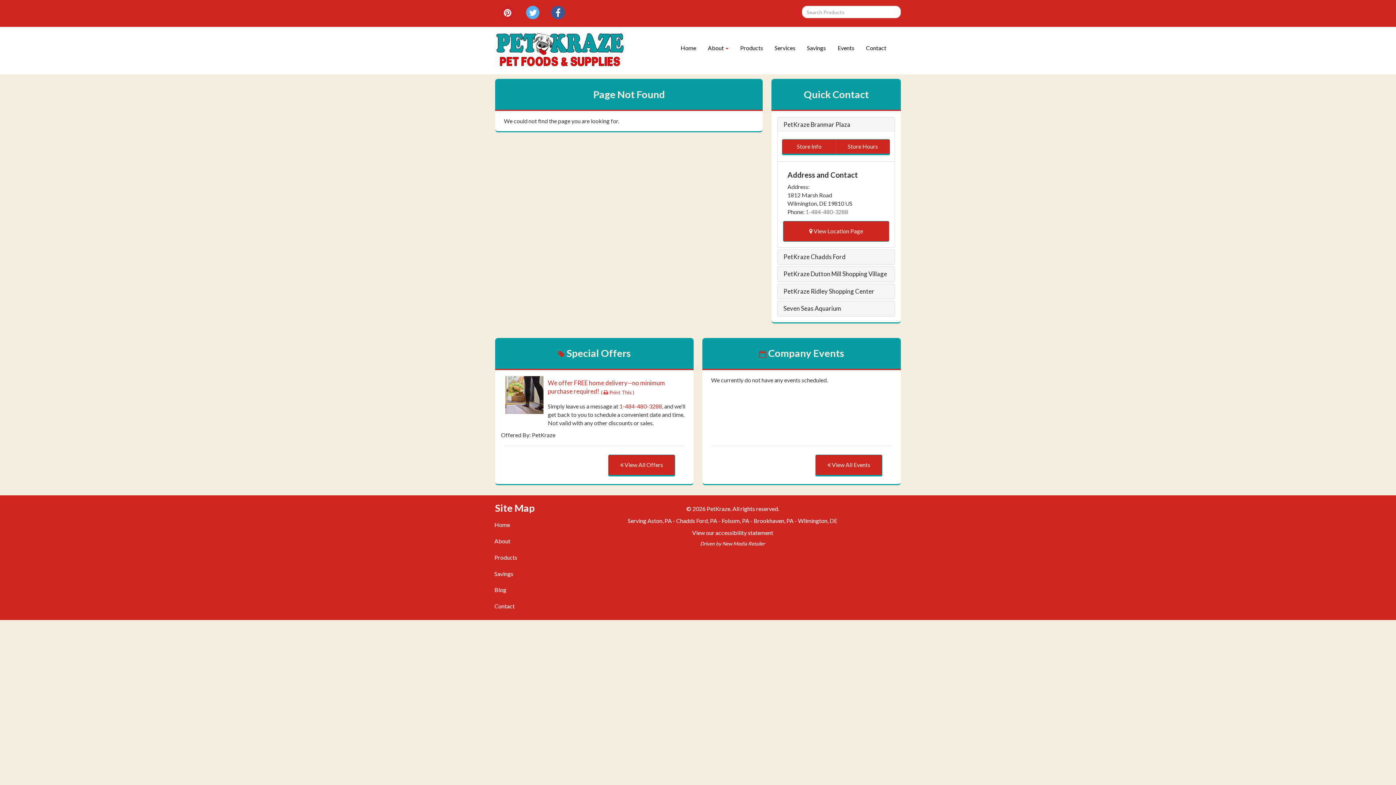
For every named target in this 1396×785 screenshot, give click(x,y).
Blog (500, 589)
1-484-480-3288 (827, 211)
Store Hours (863, 146)
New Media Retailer (743, 544)
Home (688, 47)
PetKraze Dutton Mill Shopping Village (835, 274)
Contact (876, 47)
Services (785, 47)
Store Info (809, 146)
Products (751, 47)
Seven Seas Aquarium (812, 308)
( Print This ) (617, 392)
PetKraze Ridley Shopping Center (828, 291)
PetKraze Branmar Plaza (816, 124)
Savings (816, 47)
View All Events (850, 464)
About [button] (716, 47)
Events (846, 47)
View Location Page (838, 231)
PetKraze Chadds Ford (814, 257)
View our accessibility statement (732, 532)
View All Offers (643, 464)
